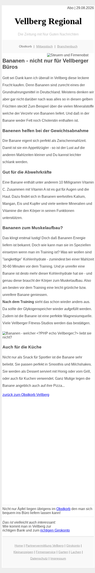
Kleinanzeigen (23, 552)
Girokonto (73, 545)
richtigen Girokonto (55, 530)
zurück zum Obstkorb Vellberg (25, 395)
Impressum (58, 558)
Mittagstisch (44, 46)
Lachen (76, 552)
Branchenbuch (67, 46)
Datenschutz (39, 558)
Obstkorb (63, 509)
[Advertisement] (47, 452)
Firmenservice (46, 552)
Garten (63, 552)
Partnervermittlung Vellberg (45, 545)
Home (19, 545)
